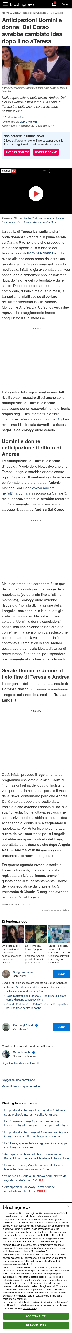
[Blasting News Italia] (22, 4)
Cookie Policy (30, 1308)
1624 (30, 1222)
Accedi (65, 4)
